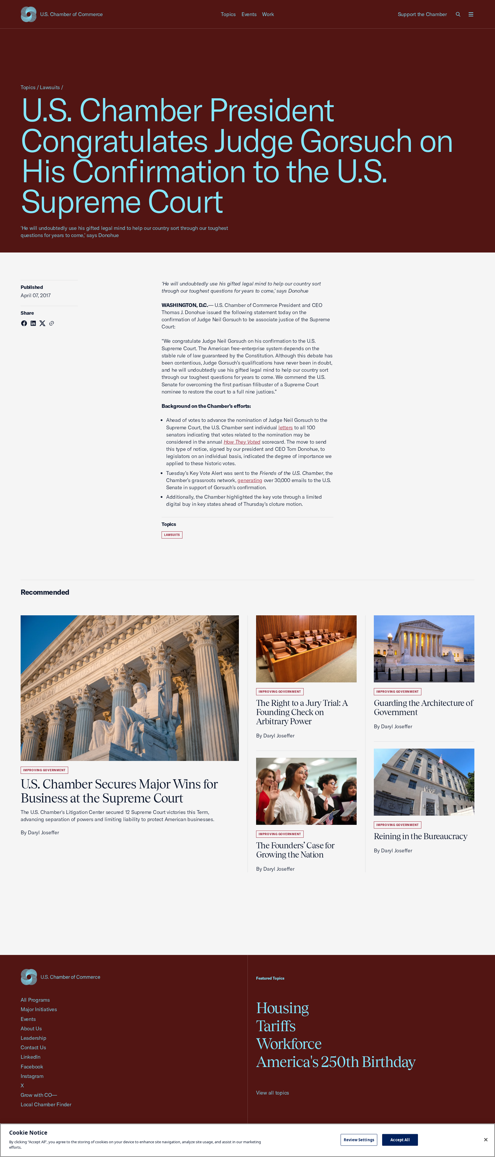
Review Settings (359, 1139)
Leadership (33, 1038)
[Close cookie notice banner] (486, 1139)
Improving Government (44, 770)
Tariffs (276, 1026)
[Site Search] (458, 14)
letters (285, 427)
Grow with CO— (39, 1095)
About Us (31, 1028)
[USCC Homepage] (60, 977)
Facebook (32, 1066)
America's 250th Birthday (336, 1061)
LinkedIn (30, 1057)
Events (249, 14)
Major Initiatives (39, 1009)
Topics (228, 14)
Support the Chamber (422, 14)
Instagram (32, 1076)
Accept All (399, 1139)
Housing (282, 1008)
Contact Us (33, 1047)
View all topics (272, 1092)
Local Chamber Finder (46, 1104)
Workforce (288, 1043)
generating (249, 480)
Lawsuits (50, 87)
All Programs (35, 1000)
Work (268, 14)
